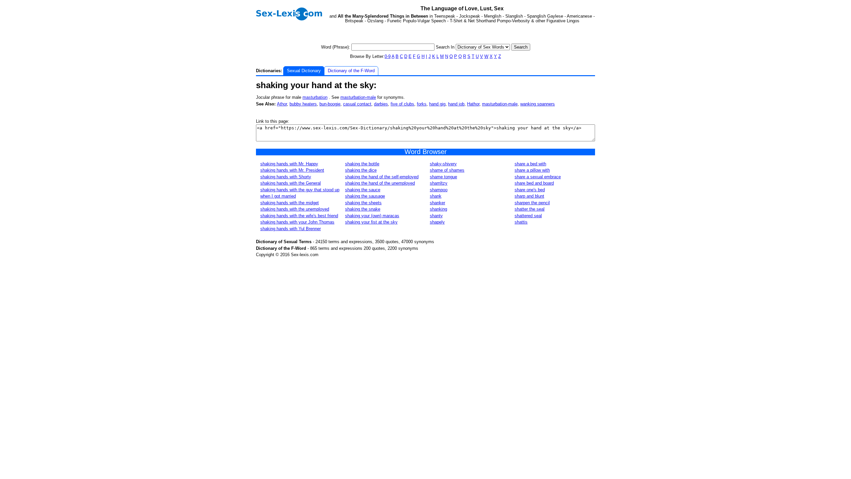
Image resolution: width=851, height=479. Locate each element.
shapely (437, 222)
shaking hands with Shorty (285, 176)
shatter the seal (530, 209)
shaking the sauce (362, 189)
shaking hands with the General (290, 183)
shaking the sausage (365, 196)
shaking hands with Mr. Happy (289, 163)
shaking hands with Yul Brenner (290, 228)
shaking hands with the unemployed (294, 209)
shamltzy (438, 183)
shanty (436, 215)
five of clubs (402, 103)
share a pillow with (532, 170)
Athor (282, 103)
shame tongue (443, 176)
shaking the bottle (362, 163)
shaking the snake (362, 209)
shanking (438, 209)
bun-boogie (329, 103)
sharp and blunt (529, 196)
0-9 (388, 56)
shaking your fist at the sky (371, 222)
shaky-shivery (443, 163)
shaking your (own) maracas (372, 215)
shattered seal (528, 215)
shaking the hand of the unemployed (380, 183)
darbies (381, 103)
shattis (521, 222)
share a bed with (530, 163)
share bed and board (534, 183)
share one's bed (530, 189)
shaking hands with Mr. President (292, 170)
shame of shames (447, 170)
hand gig (437, 103)
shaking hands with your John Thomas (297, 222)
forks (421, 103)
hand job (456, 103)
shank (435, 196)
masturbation (315, 97)
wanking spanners (537, 103)
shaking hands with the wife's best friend (299, 215)
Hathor (473, 103)
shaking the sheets (363, 202)
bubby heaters (303, 103)
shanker (437, 202)
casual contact (357, 103)
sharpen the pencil (532, 202)
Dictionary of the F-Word (351, 70)
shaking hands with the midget (289, 202)
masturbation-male (358, 97)
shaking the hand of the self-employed (382, 176)
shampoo (438, 189)
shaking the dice (361, 170)
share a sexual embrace (538, 176)
